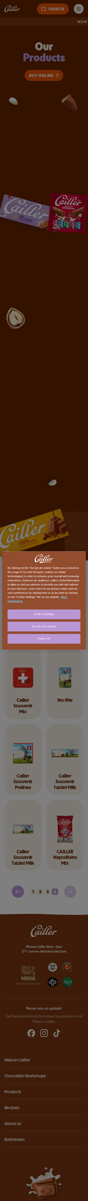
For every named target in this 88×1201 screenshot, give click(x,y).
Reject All (44, 638)
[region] (44, 600)
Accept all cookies (44, 626)
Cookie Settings (44, 614)
